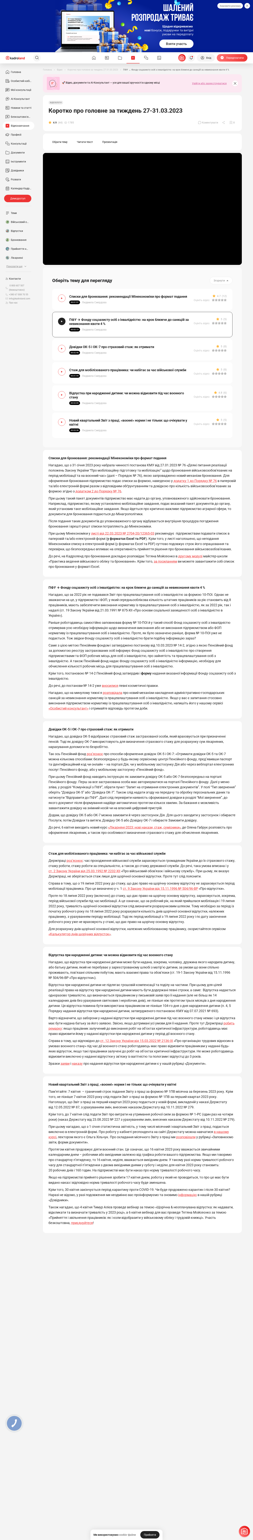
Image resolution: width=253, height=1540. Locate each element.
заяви (65, 1063)
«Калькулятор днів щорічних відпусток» (80, 934)
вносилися (110, 686)
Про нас (13, 302)
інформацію (187, 1195)
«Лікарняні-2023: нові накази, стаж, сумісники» (144, 827)
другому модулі (190, 556)
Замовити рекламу (230, 5)
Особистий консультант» (69, 708)
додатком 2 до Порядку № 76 (98, 491)
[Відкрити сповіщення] (191, 58)
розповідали (186, 1137)
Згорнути (219, 280)
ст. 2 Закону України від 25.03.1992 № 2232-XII (84, 871)
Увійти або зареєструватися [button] (209, 83)
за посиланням (165, 561)
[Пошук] (37, 58)
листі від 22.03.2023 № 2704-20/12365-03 (122, 533)
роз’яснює (95, 754)
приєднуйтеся (82, 1223)
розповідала (112, 693)
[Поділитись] (224, 122)
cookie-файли (127, 1534)
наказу (77, 1063)
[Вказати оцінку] (213, 300)
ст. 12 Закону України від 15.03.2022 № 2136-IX (136, 1041)
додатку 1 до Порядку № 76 (195, 481)
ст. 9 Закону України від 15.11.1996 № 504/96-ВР (160, 888)
